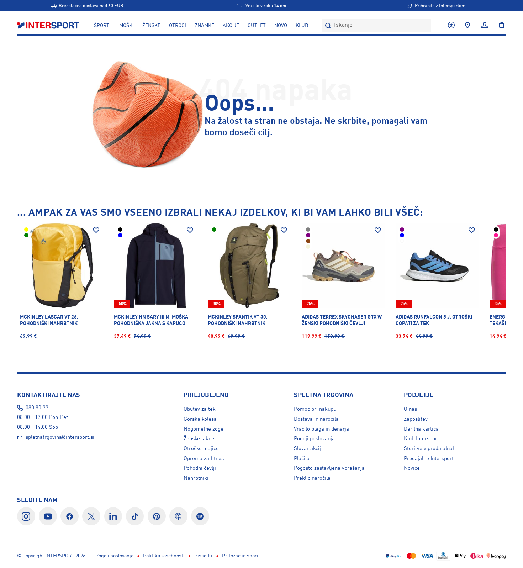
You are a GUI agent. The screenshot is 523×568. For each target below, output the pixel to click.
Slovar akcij (307, 449)
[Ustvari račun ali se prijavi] (484, 25)
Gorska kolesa (200, 419)
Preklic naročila (312, 478)
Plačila (302, 459)
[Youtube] (48, 516)
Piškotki (203, 555)
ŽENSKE (151, 25)
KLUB (302, 25)
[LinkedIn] (113, 516)
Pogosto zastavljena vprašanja (329, 468)
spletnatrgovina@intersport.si (60, 437)
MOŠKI (126, 25)
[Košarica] (499, 25)
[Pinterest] (157, 516)
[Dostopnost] (451, 25)
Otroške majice (201, 449)
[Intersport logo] (48, 25)
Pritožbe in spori (240, 555)
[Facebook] (69, 516)
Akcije (231, 25)
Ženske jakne (199, 439)
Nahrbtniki (196, 478)
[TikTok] (135, 516)
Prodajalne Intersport (429, 459)
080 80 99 (37, 408)
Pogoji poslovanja (314, 439)
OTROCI (177, 25)
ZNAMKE (204, 25)
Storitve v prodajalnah (429, 449)
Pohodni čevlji (200, 468)
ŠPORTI (102, 25)
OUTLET (257, 25)
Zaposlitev (416, 419)
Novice (412, 468)
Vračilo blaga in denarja (321, 429)
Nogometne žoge (203, 429)
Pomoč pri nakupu (315, 409)
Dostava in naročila (316, 419)
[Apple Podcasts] (178, 516)
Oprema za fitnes (204, 459)
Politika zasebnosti (164, 555)
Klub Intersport (421, 439)
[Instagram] (26, 516)
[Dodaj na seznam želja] (96, 230)
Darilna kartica (421, 429)
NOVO (280, 25)
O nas (410, 409)
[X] (91, 516)
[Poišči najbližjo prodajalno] (467, 25)
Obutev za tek (200, 409)
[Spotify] (200, 516)
